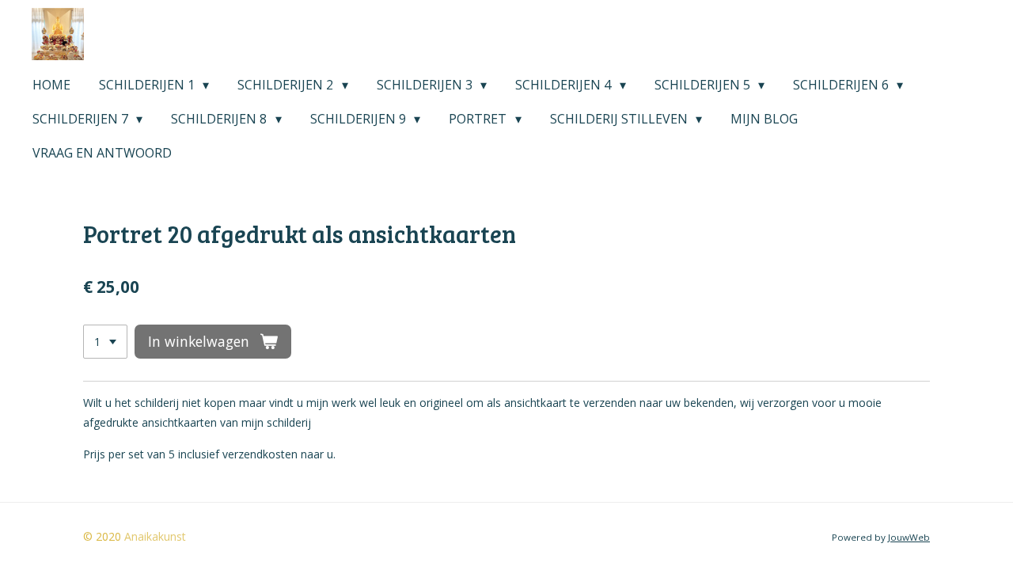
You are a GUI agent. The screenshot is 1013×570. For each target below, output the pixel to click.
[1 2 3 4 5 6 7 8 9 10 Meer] (105, 342)
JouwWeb (909, 537)
